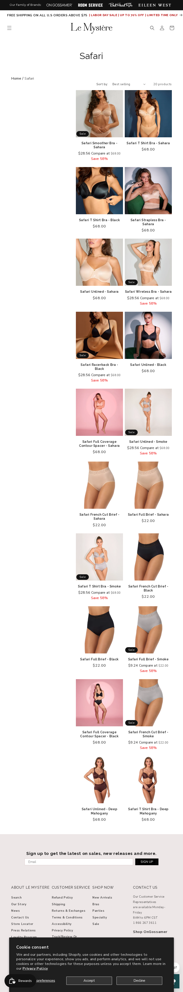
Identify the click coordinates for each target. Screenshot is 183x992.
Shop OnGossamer (150, 931)
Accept (89, 980)
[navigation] (91, 78)
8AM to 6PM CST (145, 918)
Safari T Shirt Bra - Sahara (148, 143)
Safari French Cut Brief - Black (148, 588)
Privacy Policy (35, 968)
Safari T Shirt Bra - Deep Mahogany (148, 811)
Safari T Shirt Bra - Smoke (99, 586)
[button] (9, 28)
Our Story (18, 904)
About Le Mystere (30, 887)
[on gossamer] (59, 5)
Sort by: (102, 84)
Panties (98, 911)
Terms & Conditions (67, 918)
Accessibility (62, 924)
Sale (95, 924)
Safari (91, 56)
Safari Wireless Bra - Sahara (148, 291)
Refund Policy (62, 898)
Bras (95, 904)
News (15, 911)
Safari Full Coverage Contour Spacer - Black (99, 734)
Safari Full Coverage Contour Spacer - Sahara (99, 443)
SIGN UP (147, 862)
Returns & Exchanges (68, 911)
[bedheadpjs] (121, 5)
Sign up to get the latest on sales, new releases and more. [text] (91, 853)
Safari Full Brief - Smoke (148, 659)
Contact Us (20, 918)
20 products (162, 84)
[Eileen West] (154, 5)
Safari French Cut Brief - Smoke (148, 734)
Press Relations (23, 930)
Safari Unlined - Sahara (99, 291)
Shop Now (103, 887)
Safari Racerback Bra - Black (99, 367)
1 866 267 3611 (144, 923)
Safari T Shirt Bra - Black (99, 220)
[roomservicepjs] (90, 5)
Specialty (99, 918)
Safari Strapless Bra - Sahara (148, 222)
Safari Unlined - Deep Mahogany (99, 811)
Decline (139, 980)
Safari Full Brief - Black (99, 659)
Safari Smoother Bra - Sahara (99, 145)
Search (16, 898)
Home (16, 78)
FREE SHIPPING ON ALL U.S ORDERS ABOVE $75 (47, 15)
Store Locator (22, 924)
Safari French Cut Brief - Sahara (99, 516)
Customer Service (71, 887)
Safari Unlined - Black (148, 365)
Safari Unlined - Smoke (148, 441)
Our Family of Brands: (26, 4)
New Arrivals (102, 898)
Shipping (58, 904)
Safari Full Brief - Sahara (148, 514)
